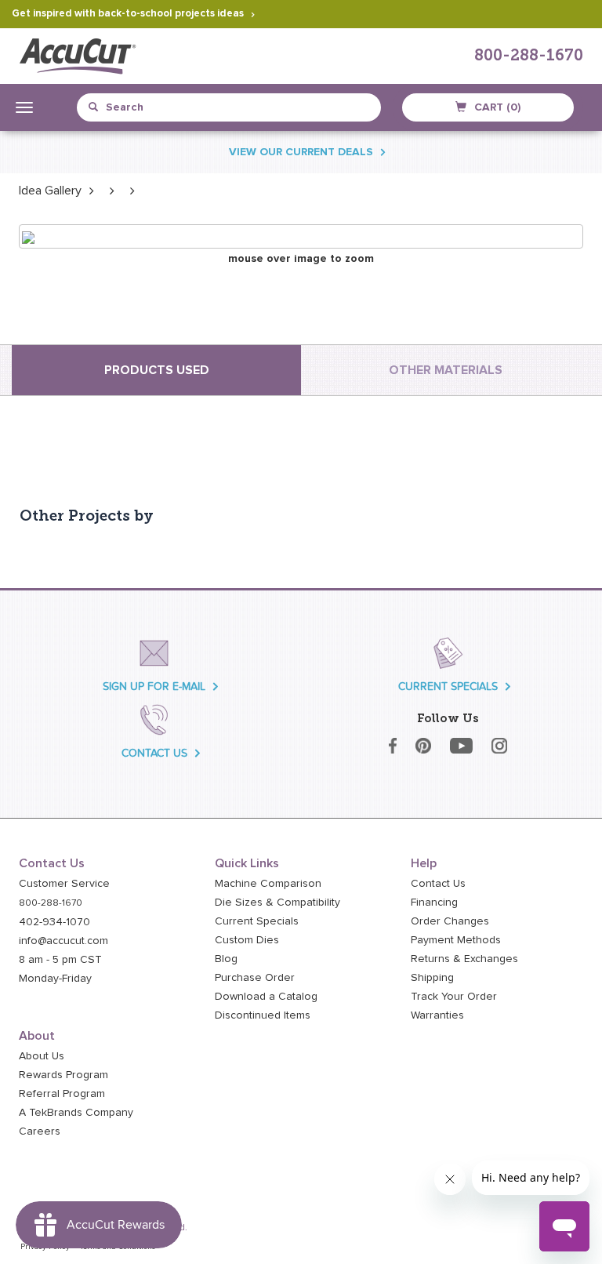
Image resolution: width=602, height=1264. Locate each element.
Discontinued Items (262, 1015)
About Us (41, 1056)
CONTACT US (154, 753)
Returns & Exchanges (464, 958)
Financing (434, 902)
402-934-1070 (54, 922)
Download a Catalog (266, 996)
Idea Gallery (50, 190)
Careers (39, 1131)
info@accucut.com (63, 940)
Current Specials (257, 921)
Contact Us (438, 883)
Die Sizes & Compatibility (277, 902)
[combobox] (160, 107)
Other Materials (445, 370)
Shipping (432, 977)
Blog (226, 958)
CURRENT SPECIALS (448, 686)
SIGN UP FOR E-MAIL (154, 686)
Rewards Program (63, 1075)
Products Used (156, 370)
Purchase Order (255, 977)
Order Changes (450, 921)
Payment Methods (456, 940)
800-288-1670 (528, 56)
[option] (50, 190)
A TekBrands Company (76, 1112)
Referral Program (62, 1093)
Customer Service (64, 883)
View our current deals (301, 152)
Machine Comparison (268, 883)
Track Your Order (454, 996)
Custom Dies (247, 940)
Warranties (437, 1015)
